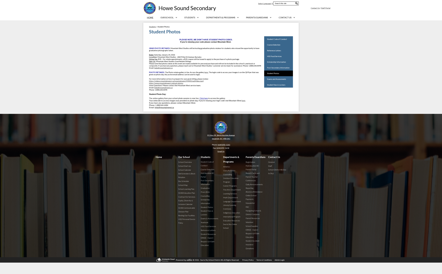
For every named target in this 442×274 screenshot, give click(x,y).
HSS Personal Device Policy (186, 221)
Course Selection (207, 169)
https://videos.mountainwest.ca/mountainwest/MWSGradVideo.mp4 (176, 81)
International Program (231, 217)
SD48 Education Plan (186, 193)
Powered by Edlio (183, 260)
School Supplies (252, 226)
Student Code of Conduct (207, 164)
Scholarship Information (205, 201)
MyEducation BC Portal (207, 175)
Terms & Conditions (264, 260)
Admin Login (280, 260)
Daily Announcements (254, 184)
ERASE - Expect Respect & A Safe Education (207, 241)
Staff (270, 166)
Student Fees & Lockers (207, 213)
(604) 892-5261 (224, 145)
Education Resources (231, 220)
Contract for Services (186, 197)
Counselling (205, 196)
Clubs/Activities (229, 170)
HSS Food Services (208, 226)
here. (206, 72)
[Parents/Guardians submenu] (258, 17)
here (243, 101)
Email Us (221, 151)
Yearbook (204, 222)
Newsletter (250, 203)
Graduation (205, 188)
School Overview (185, 162)
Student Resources (208, 234)
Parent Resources (253, 218)
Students (152, 27)
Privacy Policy (248, 260)
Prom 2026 (205, 192)
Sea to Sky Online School (230, 226)
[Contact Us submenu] (287, 17)
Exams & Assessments (209, 218)
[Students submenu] (191, 17)
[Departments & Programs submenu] (222, 17)
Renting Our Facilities (186, 215)
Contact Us (315, 8)
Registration (250, 162)
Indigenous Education (231, 213)
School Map (183, 185)
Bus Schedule (183, 181)
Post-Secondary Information (207, 182)
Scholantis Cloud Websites (165, 260)
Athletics (226, 167)
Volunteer (249, 222)
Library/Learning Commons (229, 207)
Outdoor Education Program (230, 180)
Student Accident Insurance (252, 243)
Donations (250, 248)
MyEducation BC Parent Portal (252, 168)
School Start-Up (184, 166)
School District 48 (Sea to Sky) (277, 171)
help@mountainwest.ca (163, 68)
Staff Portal (325, 8)
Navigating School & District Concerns (253, 212)
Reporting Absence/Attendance (254, 190)
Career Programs (230, 186)
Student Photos (207, 207)
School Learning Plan (186, 189)
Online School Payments (251, 197)
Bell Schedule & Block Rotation (186, 175)
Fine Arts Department (232, 190)
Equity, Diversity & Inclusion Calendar (185, 202)
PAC (247, 207)
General (271, 162)
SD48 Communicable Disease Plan (186, 210)
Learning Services (230, 193)
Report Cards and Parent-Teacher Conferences (253, 177)
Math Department (230, 197)
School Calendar (184, 170)
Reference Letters (208, 230)
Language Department (232, 201)
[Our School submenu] (169, 17)
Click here (204, 98)
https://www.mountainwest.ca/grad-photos (166, 83)
